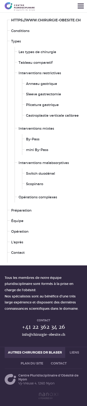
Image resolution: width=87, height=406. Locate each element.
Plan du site (32, 363)
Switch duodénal (40, 173)
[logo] (20, 6)
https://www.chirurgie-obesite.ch (46, 20)
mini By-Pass (37, 150)
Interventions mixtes (36, 128)
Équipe (17, 221)
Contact (18, 252)
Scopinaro (34, 184)
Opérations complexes (38, 197)
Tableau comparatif (35, 62)
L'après (17, 242)
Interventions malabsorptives (44, 163)
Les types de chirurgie (37, 52)
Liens (74, 352)
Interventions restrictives (40, 73)
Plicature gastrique (42, 105)
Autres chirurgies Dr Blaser (35, 352)
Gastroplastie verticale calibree (52, 115)
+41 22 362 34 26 (43, 326)
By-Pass (32, 139)
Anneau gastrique (41, 83)
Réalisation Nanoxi (48, 396)
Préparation (21, 210)
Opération (20, 231)
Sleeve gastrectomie (43, 94)
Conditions (20, 31)
